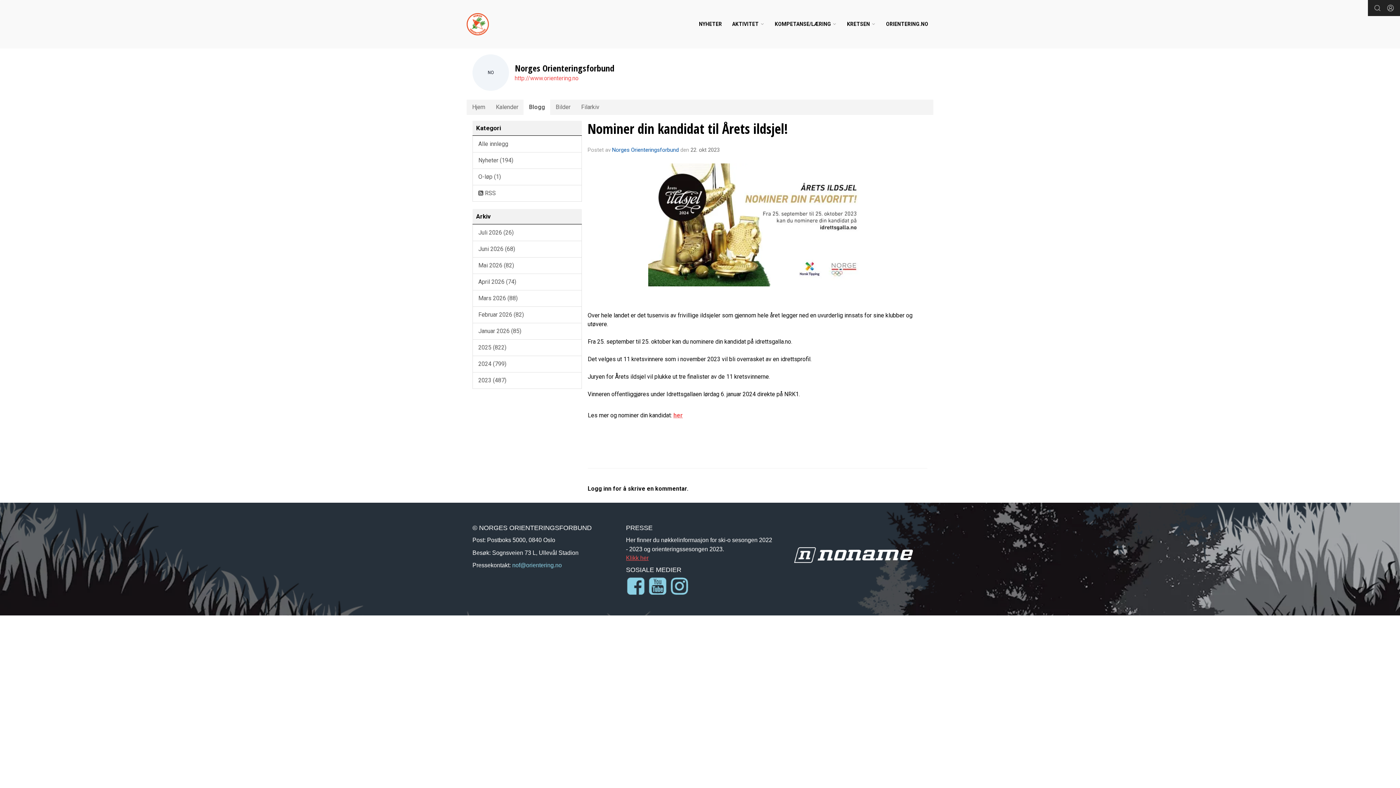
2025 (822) (492, 347)
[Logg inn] (1390, 8)
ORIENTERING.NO (907, 24)
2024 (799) (492, 363)
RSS (489, 193)
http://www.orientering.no (547, 78)
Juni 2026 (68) (496, 249)
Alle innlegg (493, 143)
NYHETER (710, 24)
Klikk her (637, 558)
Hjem (478, 107)
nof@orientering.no (537, 565)
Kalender (507, 107)
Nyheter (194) (495, 160)
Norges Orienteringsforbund (645, 150)
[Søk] (1377, 8)
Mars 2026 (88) (498, 298)
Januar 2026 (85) (499, 331)
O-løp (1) (489, 176)
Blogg (537, 107)
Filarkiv (590, 107)
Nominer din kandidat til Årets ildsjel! (688, 129)
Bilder (563, 107)
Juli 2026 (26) (496, 232)
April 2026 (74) (497, 281)
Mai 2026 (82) (496, 265)
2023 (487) (492, 380)
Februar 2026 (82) (501, 314)
